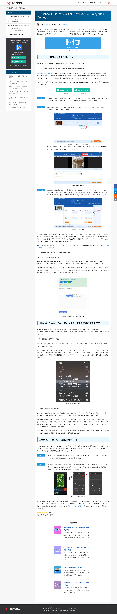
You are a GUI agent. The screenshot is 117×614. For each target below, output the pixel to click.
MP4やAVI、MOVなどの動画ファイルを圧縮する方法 (18, 87)
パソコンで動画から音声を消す (17, 16)
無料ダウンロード (19, 58)
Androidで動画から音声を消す (17, 34)
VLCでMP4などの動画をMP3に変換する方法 (18, 103)
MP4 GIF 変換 (48, 248)
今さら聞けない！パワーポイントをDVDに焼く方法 (76, 548)
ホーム (45, 608)
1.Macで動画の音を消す (16, 28)
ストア (77, 3)
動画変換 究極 (13, 8)
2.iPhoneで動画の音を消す (16, 30)
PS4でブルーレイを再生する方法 (18, 107)
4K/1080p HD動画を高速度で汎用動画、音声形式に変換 (19, 42)
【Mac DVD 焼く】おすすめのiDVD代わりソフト (76, 529)
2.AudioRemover (14, 21)
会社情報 (50, 608)
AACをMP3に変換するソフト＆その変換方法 (18, 82)
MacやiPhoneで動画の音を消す (17, 25)
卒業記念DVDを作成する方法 (73, 567)
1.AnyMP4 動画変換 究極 (16, 19)
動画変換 (65, 24)
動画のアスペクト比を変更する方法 (18, 77)
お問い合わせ (72, 608)
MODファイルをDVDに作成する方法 (18, 98)
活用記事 (92, 3)
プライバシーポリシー (61, 608)
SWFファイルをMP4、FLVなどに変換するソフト (18, 92)
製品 (84, 3)
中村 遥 (46, 24)
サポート (101, 3)
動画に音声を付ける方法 (75, 506)
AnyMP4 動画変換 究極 (43, 73)
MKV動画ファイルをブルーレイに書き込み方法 (77, 584)
